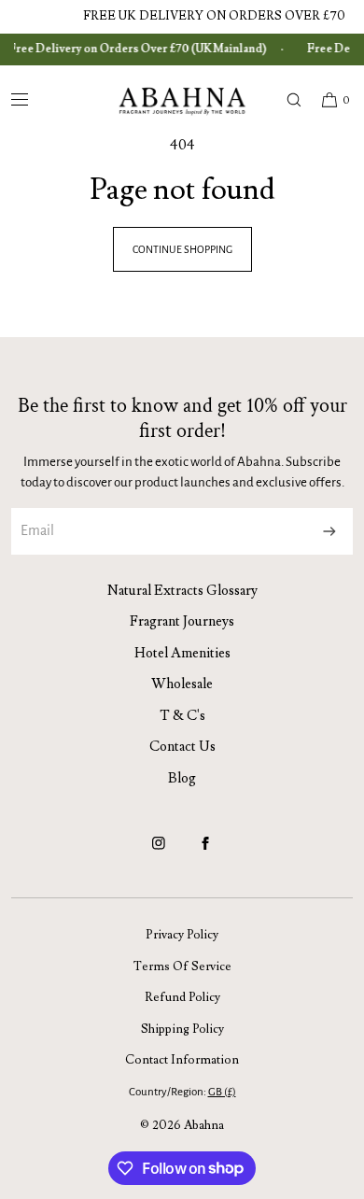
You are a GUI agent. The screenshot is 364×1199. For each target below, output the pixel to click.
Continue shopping (182, 249)
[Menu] (34, 99)
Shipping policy (182, 1029)
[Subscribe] (329, 531)
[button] (285, 99)
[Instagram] (158, 851)
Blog (182, 778)
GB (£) (222, 1092)
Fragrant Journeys (182, 621)
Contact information (182, 1059)
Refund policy (182, 997)
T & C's (182, 716)
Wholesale (182, 684)
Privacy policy (182, 934)
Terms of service (182, 966)
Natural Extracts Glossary (182, 591)
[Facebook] (205, 851)
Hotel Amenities (182, 653)
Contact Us (182, 746)
